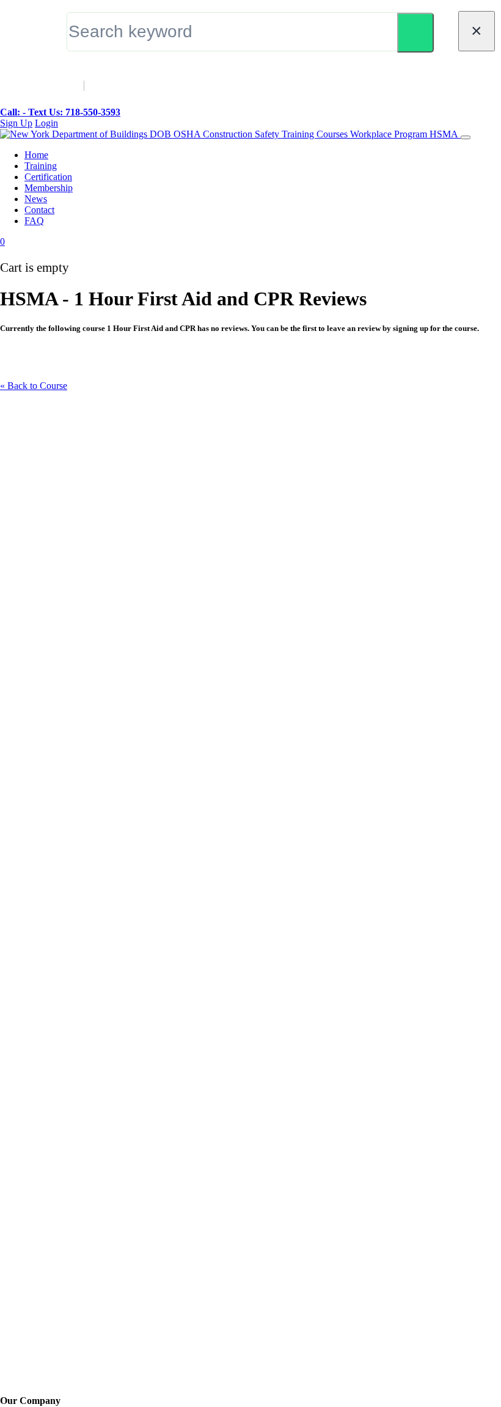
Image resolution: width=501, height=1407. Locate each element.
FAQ (34, 221)
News (35, 199)
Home (36, 155)
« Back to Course (33, 385)
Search (415, 33)
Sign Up (16, 123)
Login (46, 123)
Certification (48, 177)
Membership (48, 188)
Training (40, 166)
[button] (2, 241)
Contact (39, 210)
